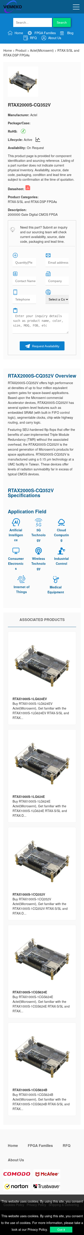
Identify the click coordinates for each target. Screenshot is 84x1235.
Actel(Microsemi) (42, 50)
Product (20, 50)
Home (18, 33)
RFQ (33, 38)
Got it (61, 1229)
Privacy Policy (37, 1229)
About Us (54, 38)
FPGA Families (45, 33)
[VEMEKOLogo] (12, 12)
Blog (69, 33)
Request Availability (45, 346)
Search (62, 22)
